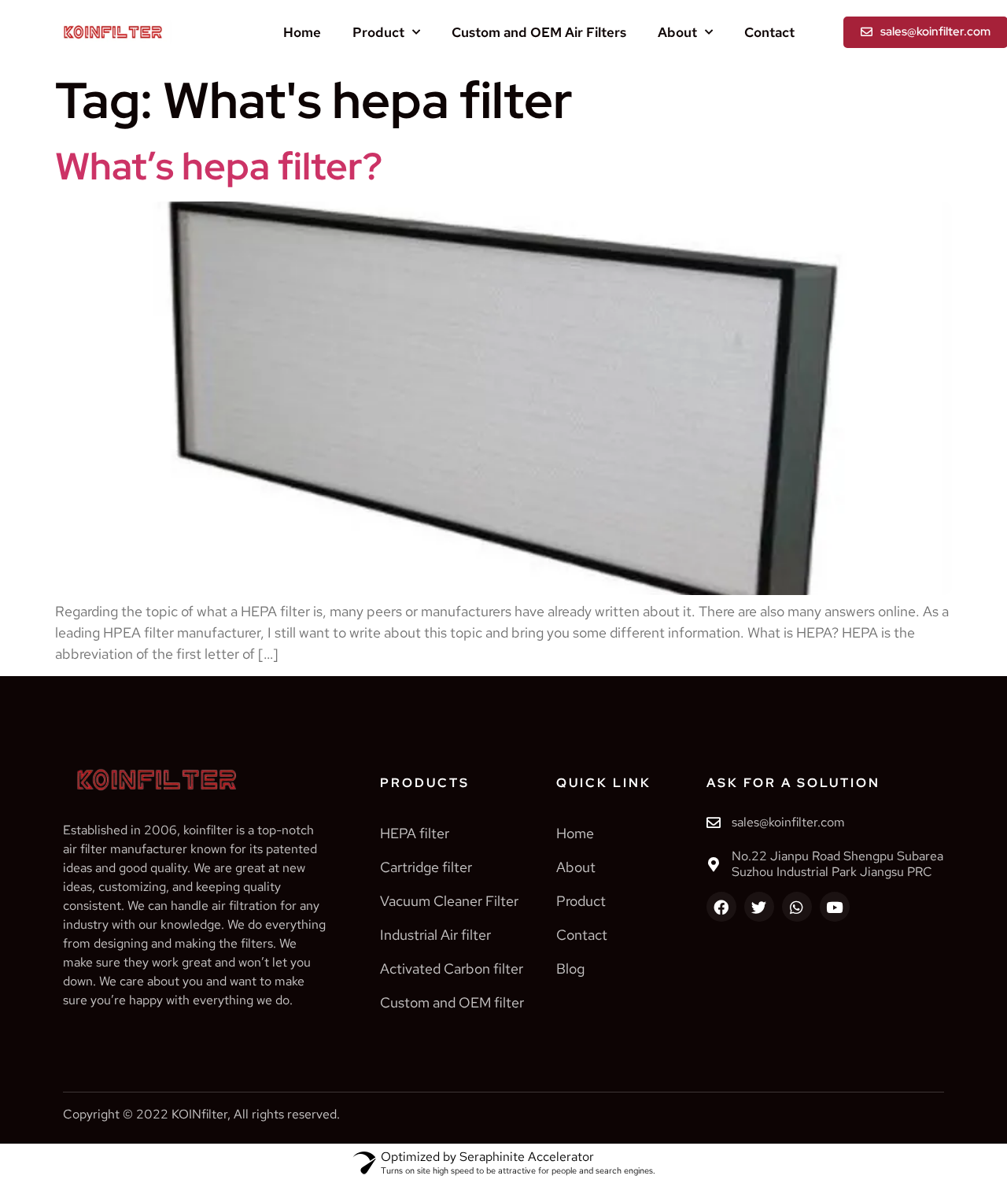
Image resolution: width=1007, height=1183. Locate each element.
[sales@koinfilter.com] (713, 822)
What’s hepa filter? (218, 166)
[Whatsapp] (797, 907)
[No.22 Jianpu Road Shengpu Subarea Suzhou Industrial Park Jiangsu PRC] (713, 864)
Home (302, 32)
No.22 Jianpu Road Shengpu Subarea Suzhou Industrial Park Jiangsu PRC (837, 864)
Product (378, 32)
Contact (769, 32)
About (677, 32)
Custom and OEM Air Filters (539, 32)
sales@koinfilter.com (788, 822)
